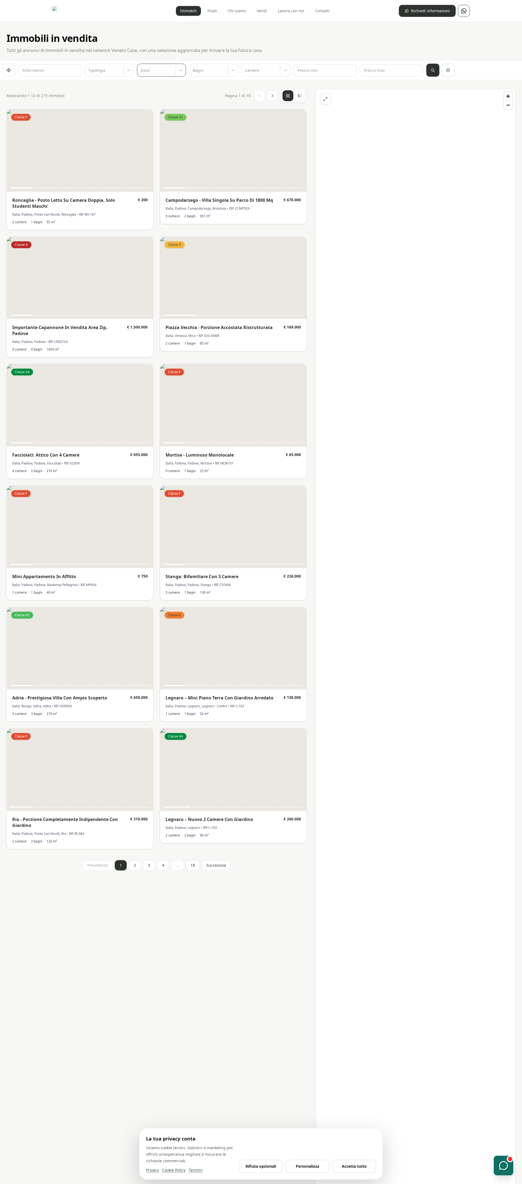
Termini (196, 1170)
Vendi (262, 10)
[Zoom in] (508, 96)
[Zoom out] (508, 105)
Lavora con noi (291, 10)
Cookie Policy (173, 1170)
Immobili (188, 10)
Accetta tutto (354, 1166)
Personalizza (307, 1166)
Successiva (216, 865)
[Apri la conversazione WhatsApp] (503, 1165)
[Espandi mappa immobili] (325, 99)
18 (193, 865)
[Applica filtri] (432, 70)
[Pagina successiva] (272, 95)
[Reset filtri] (448, 70)
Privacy (152, 1170)
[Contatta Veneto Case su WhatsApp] (464, 11)
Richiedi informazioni (430, 10)
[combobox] (88, 70)
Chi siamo (237, 10)
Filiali (212, 10)
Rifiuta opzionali (261, 1166)
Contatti (322, 10)
